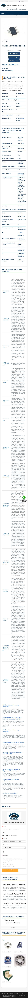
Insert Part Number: (8, 158)
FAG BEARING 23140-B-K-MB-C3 (6, 648)
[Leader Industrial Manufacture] (3, 5)
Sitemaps (21, 993)
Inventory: (5, 97)
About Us (3, 993)
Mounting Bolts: (6, 152)
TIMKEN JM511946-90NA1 (6, 681)
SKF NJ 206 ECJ (6, 346)
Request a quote (9, 1)
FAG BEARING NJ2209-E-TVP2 (6, 505)
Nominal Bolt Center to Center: (8, 243)
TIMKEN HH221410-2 (6, 534)
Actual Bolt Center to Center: (8, 260)
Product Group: (6, 106)
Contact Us (10, 993)
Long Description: (7, 178)
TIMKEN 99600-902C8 (6, 364)
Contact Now (14, 53)
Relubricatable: (6, 155)
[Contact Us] (24, 499)
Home (2, 15)
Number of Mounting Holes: (8, 111)
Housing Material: (7, 143)
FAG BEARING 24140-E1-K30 (6, 562)
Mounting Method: (7, 115)
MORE (13, 927)
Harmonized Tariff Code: (9, 209)
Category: (5, 93)
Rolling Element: (7, 137)
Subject (4, 839)
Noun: (3, 213)
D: (2, 253)
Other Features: (6, 173)
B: (2, 232)
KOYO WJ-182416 (6, 619)
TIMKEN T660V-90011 (6, 319)
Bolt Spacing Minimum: (9, 238)
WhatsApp (14, 57)
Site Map (16, 993)
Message (5, 855)
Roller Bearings (13, 15)
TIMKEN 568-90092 (6, 476)
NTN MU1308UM (6, 381)
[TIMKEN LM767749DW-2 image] (14, 31)
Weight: (4, 103)
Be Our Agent (14, 61)
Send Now (10, 870)
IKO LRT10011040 (6, 448)
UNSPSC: (4, 206)
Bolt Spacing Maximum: (9, 228)
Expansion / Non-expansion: (7, 147)
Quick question (7, 845)
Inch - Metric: (6, 170)
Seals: (4, 162)
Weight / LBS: (6, 224)
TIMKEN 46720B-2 (6, 590)
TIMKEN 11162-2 (6, 291)
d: (2, 249)
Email (4, 826)
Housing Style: (6, 118)
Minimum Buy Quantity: (9, 100)
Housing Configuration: (9, 166)
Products (7, 15)
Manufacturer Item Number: (7, 220)
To (3, 832)
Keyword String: (6, 216)
